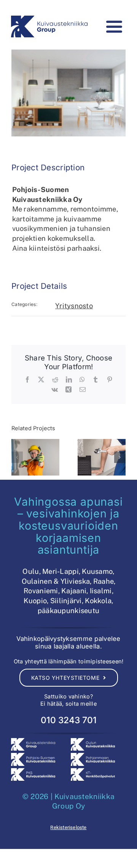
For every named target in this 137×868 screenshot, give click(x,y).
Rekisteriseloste (68, 827)
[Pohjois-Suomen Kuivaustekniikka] (33, 756)
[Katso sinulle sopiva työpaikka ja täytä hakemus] (35, 457)
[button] (17, 457)
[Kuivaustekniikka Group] (49, 19)
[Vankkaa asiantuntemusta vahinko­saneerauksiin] (102, 457)
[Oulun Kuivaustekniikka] (93, 741)
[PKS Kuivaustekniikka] (33, 771)
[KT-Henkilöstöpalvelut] (93, 771)
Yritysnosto (74, 306)
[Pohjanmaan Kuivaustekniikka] (93, 756)
